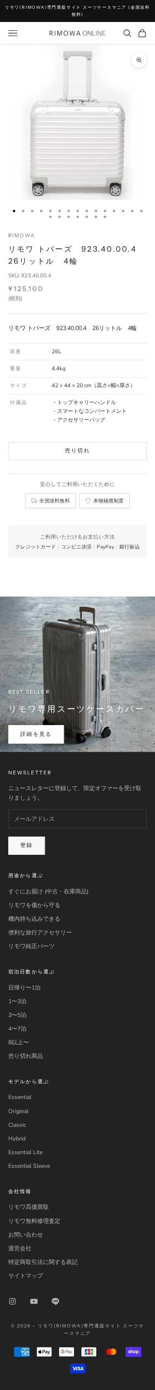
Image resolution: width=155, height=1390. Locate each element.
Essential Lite (25, 1152)
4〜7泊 (17, 1029)
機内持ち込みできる (34, 919)
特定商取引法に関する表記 (43, 1262)
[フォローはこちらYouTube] (34, 1301)
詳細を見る (36, 734)
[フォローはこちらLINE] (55, 1301)
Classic (17, 1125)
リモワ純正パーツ (31, 946)
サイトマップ (25, 1276)
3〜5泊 (17, 1015)
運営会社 (19, 1248)
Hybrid (17, 1139)
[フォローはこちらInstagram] (12, 1301)
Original (18, 1111)
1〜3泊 (17, 1001)
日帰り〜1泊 (24, 988)
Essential (19, 1097)
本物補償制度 (108, 500)
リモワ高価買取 (28, 1207)
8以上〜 (18, 1042)
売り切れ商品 (25, 1056)
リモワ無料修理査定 (34, 1221)
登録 (26, 845)
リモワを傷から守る (34, 905)
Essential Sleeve (29, 1166)
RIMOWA (21, 235)
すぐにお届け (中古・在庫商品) (48, 891)
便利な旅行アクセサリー (40, 932)
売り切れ (77, 450)
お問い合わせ (25, 1235)
